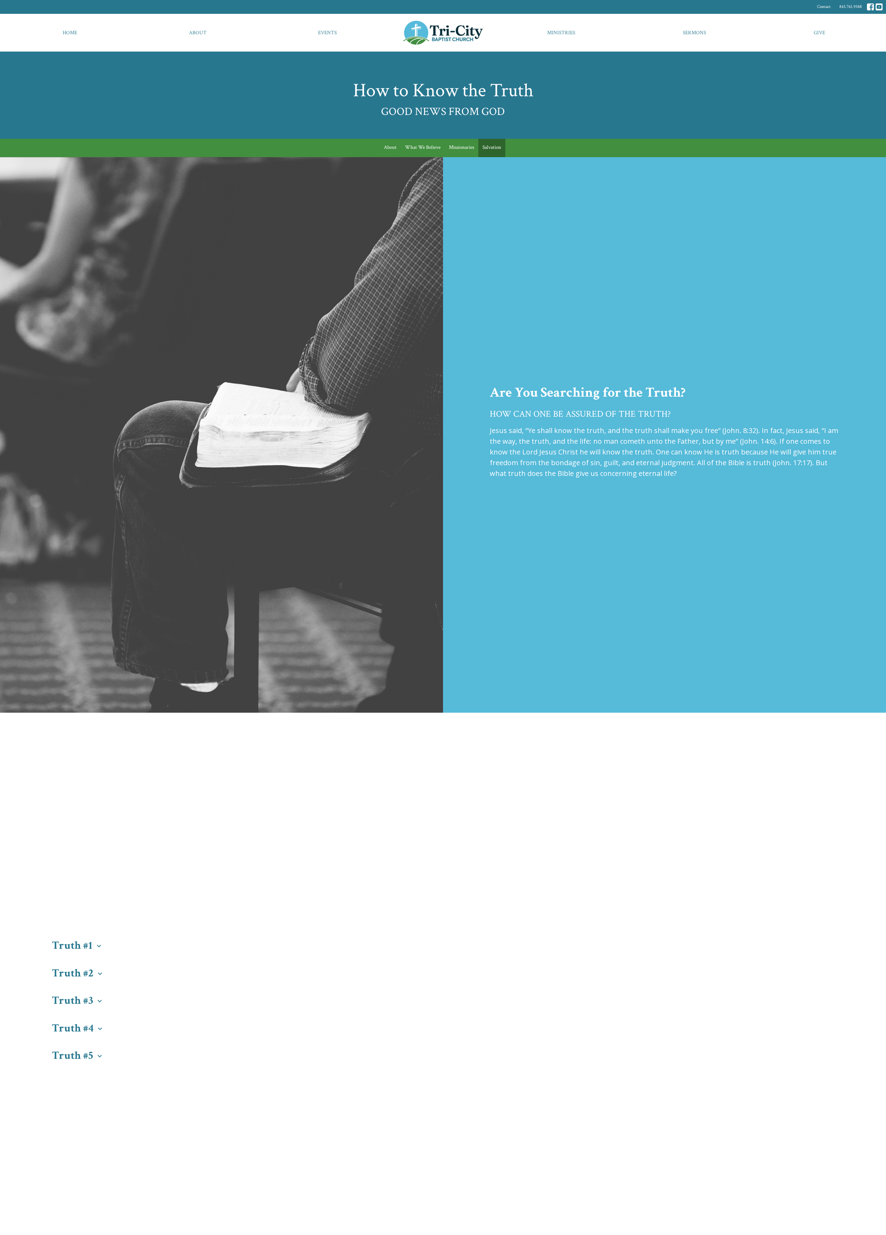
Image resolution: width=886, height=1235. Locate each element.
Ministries (561, 32)
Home (70, 32)
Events (327, 32)
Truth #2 (78, 973)
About (198, 32)
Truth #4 (78, 1028)
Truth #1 (77, 945)
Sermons (694, 32)
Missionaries (461, 147)
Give (819, 32)
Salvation (491, 147)
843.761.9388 (850, 7)
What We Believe (423, 147)
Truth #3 (78, 1000)
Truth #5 (78, 1055)
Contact (824, 7)
